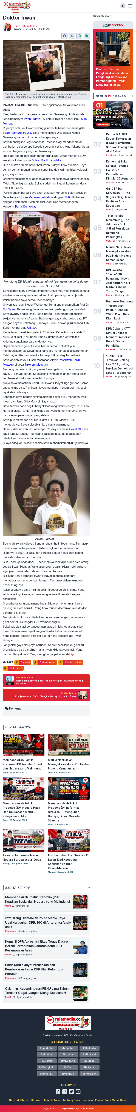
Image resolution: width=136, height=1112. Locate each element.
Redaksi (36, 1100)
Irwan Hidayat (32, 119)
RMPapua (68, 1073)
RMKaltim (89, 1067)
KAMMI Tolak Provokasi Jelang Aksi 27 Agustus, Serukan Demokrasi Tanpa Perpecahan (119, 364)
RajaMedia (46, 1048)
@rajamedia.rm (102, 15)
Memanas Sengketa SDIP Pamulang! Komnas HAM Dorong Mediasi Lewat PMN (112, 115)
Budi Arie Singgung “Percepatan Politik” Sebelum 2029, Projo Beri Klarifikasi (119, 310)
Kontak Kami (52, 1100)
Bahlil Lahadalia (51, 160)
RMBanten (68, 1048)
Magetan (42, 364)
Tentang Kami (71, 1100)
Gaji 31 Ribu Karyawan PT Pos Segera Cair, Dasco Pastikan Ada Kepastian (119, 197)
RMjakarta (89, 1048)
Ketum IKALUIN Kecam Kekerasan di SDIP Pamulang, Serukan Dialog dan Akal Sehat (119, 143)
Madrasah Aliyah (39, 197)
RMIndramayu (89, 1073)
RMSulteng (68, 1060)
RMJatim (68, 1054)
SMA (67, 197)
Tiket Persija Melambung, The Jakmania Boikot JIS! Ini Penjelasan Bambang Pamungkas (118, 226)
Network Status (19, 1100)
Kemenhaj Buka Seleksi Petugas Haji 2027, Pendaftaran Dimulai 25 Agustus (119, 170)
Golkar (36, 160)
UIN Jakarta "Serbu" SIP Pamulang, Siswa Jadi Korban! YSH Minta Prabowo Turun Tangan (118, 280)
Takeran (29, 364)
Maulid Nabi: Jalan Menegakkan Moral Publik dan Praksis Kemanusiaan (119, 253)
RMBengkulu (46, 1067)
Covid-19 (75, 429)
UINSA (31, 327)
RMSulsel (89, 1060)
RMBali (68, 1067)
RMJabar (46, 1054)
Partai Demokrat (25, 206)
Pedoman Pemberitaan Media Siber (105, 1100)
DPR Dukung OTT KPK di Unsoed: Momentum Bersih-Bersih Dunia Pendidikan (119, 337)
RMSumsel (89, 1054)
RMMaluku (46, 1073)
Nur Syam (9, 309)
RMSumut (47, 1060)
